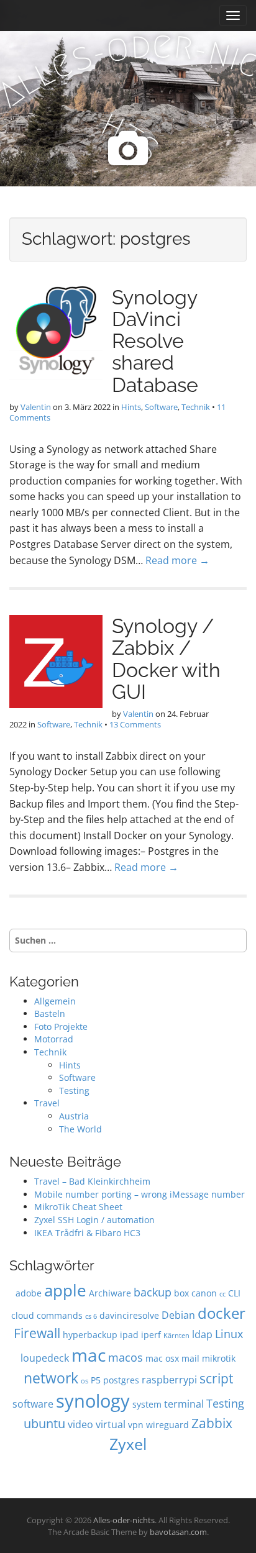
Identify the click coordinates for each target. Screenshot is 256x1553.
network (51, 1378)
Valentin (36, 406)
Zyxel (128, 1444)
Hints (131, 406)
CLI (234, 1293)
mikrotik (218, 1358)
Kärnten (176, 1335)
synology (93, 1400)
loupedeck (45, 1357)
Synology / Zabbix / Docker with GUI (166, 658)
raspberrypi (169, 1379)
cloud (22, 1315)
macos (125, 1357)
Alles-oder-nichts (124, 1520)
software (32, 1403)
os (84, 1381)
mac (88, 1355)
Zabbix (211, 1423)
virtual (111, 1424)
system (147, 1404)
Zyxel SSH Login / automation (94, 1220)
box (181, 1293)
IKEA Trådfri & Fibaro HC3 (87, 1233)
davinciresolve (129, 1315)
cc (222, 1294)
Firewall (37, 1333)
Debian (178, 1315)
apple (65, 1290)
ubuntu (44, 1423)
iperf (151, 1335)
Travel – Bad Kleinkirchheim (92, 1181)
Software (161, 406)
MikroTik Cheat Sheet (78, 1207)
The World (80, 1129)
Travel (47, 1103)
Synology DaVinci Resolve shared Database (155, 341)
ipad (129, 1335)
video (80, 1424)
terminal (184, 1403)
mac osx (162, 1358)
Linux (229, 1333)
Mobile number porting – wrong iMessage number (139, 1194)
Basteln (49, 1013)
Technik (195, 406)
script (216, 1378)
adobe (29, 1293)
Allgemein (55, 1001)
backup (152, 1292)
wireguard (167, 1425)
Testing (74, 1090)
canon (204, 1293)
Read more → (177, 560)
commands (60, 1315)
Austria (74, 1116)
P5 (96, 1380)
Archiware (110, 1293)
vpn (136, 1425)
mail (190, 1358)
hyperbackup (90, 1335)
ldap (202, 1334)
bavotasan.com (178, 1531)
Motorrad (53, 1039)
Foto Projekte (61, 1026)
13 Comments (135, 724)
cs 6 (91, 1316)
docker (221, 1313)
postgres (121, 1380)
